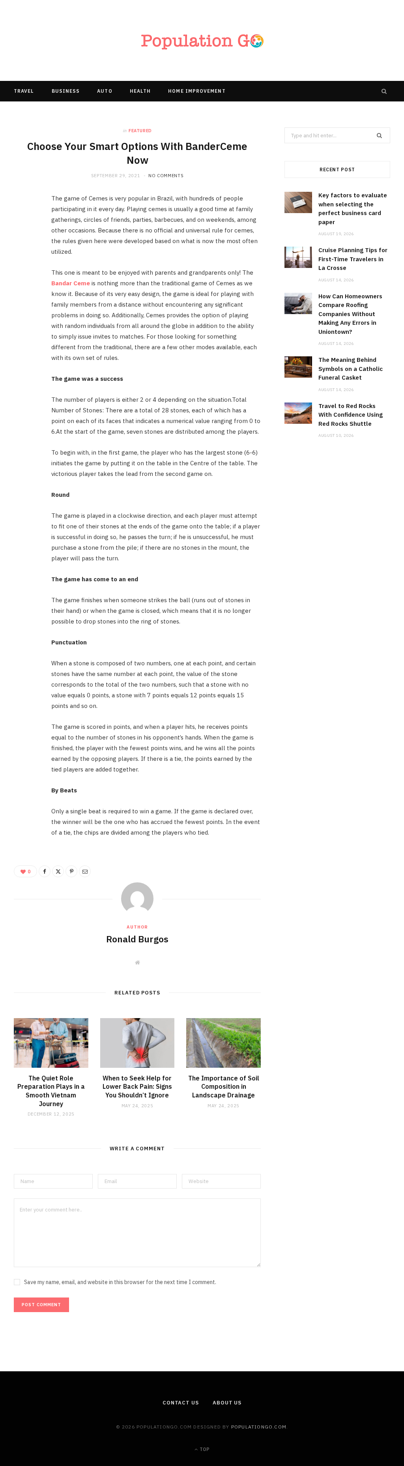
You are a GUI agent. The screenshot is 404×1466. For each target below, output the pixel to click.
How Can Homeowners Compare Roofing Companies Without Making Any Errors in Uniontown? (350, 313)
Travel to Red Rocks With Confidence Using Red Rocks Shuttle (350, 414)
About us (227, 1402)
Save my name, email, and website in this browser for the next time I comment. (120, 1282)
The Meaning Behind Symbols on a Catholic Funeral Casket (350, 368)
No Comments (165, 175)
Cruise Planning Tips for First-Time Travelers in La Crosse (352, 258)
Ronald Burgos (137, 939)
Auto (104, 91)
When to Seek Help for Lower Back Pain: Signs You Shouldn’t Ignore (137, 1086)
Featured (140, 130)
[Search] (384, 91)
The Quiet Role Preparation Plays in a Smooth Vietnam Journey (51, 1091)
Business (66, 91)
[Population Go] (202, 40)
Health (140, 91)
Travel (24, 91)
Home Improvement (196, 91)
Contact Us (181, 1402)
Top (203, 1449)
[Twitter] (24, 245)
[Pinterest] (24, 265)
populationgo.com (258, 1427)
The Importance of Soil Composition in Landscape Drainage (223, 1086)
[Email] (24, 285)
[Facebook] (24, 225)
